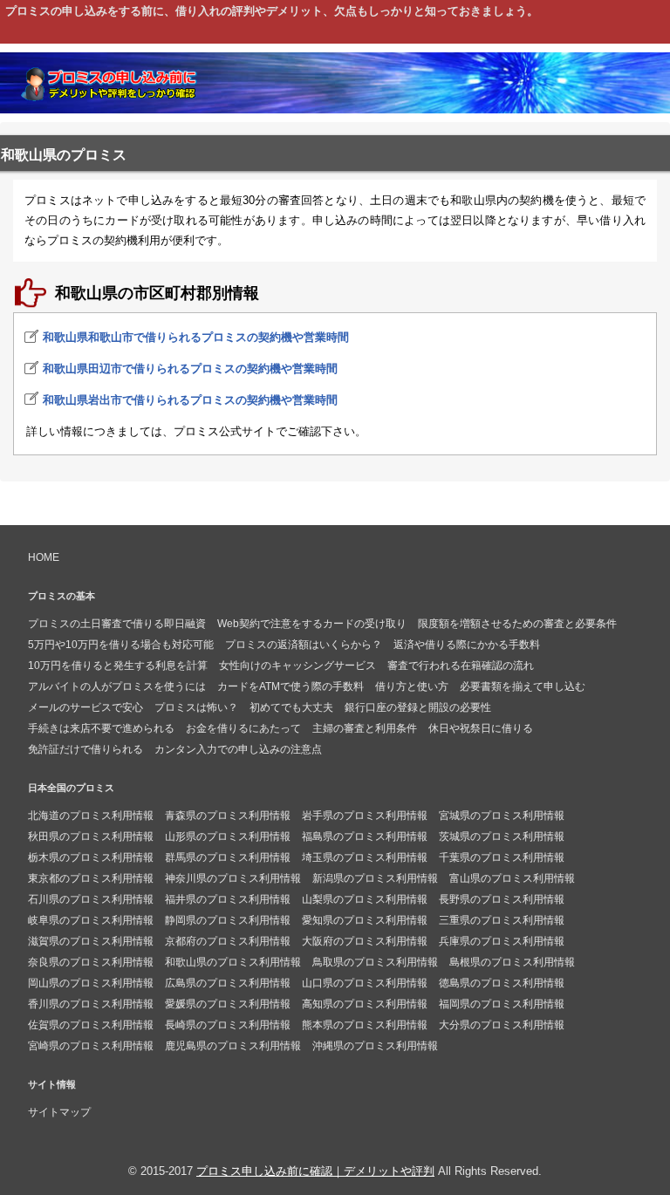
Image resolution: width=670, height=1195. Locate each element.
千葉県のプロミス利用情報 (501, 857)
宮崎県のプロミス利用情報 (91, 1046)
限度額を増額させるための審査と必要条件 (517, 624)
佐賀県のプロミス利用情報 (91, 1025)
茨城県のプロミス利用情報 (501, 836)
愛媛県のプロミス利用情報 (228, 1004)
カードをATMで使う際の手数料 (290, 686)
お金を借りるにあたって (243, 728)
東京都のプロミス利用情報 (91, 878)
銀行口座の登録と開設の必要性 (418, 707)
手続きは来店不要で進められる (101, 728)
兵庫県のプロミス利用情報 (501, 941)
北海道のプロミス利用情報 (91, 815)
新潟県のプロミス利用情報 (375, 878)
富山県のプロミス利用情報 (512, 878)
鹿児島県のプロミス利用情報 (233, 1046)
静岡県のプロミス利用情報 (228, 920)
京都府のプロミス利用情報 (228, 941)
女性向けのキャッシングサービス (297, 665)
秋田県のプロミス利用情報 (91, 836)
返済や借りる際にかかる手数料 (466, 644)
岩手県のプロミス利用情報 (364, 815)
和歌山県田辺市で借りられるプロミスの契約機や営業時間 (190, 368)
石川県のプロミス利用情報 (91, 899)
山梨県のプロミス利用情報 (364, 899)
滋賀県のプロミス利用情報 (91, 941)
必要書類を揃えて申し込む (522, 686)
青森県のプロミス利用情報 (228, 815)
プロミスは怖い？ (196, 707)
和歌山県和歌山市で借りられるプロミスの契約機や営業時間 (196, 337)
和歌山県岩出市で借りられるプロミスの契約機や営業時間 (190, 399)
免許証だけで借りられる (85, 749)
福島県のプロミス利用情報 (364, 836)
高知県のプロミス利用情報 (364, 1004)
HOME (43, 557)
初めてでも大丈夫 (291, 707)
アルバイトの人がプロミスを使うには (117, 686)
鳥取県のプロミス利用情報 (375, 962)
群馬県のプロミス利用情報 (228, 857)
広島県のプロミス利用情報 (228, 983)
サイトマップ (59, 1112)
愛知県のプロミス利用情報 (364, 920)
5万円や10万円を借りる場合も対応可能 (121, 644)
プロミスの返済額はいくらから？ (303, 644)
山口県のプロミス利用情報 (364, 983)
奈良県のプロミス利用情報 (91, 962)
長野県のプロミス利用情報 (501, 899)
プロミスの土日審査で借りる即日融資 (117, 624)
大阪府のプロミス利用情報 (364, 941)
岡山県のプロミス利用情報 (91, 983)
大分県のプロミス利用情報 (501, 1025)
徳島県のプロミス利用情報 (501, 983)
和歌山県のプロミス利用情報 (233, 962)
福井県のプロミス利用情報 (228, 899)
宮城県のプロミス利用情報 (501, 815)
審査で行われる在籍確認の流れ (460, 665)
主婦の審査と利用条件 (364, 728)
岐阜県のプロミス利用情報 (91, 920)
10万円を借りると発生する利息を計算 (118, 665)
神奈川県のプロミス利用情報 (233, 878)
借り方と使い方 (411, 686)
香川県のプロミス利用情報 (91, 1004)
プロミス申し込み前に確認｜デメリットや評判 (315, 1171)
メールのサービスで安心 (85, 707)
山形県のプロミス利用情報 (228, 836)
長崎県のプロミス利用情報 (228, 1025)
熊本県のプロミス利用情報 (364, 1025)
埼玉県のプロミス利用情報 (364, 857)
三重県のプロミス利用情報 (501, 920)
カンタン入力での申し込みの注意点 (238, 749)
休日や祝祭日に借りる (480, 728)
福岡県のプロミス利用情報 (501, 1004)
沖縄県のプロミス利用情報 (375, 1046)
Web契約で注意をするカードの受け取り (312, 624)
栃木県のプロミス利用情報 (91, 857)
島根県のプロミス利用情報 (512, 962)
